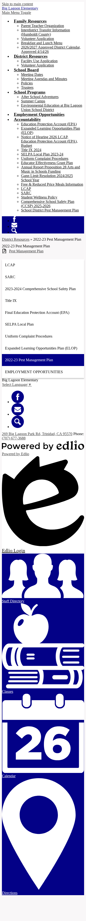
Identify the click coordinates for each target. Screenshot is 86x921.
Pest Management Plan (26, 251)
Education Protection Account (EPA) (49, 124)
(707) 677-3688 (14, 438)
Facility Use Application (39, 61)
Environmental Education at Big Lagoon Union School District (51, 107)
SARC (26, 193)
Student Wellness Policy (39, 197)
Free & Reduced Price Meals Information (52, 184)
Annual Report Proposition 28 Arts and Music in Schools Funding (50, 169)
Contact (14, 225)
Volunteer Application (37, 39)
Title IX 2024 (31, 150)
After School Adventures (40, 97)
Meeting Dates (32, 74)
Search (14, 230)
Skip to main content (17, 4)
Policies (27, 83)
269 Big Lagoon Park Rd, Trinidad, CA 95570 (37, 434)
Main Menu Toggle (16, 13)
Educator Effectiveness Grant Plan (47, 163)
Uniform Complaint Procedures (44, 158)
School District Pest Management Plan (50, 210)
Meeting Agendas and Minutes (44, 79)
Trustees (27, 87)
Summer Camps (33, 101)
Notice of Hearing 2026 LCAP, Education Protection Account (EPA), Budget (49, 141)
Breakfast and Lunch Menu (41, 43)
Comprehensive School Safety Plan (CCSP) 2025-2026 (47, 204)
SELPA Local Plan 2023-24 (42, 154)
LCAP (26, 189)
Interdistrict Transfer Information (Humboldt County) (45, 32)
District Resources (15, 239)
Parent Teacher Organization (42, 26)
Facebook (14, 219)
